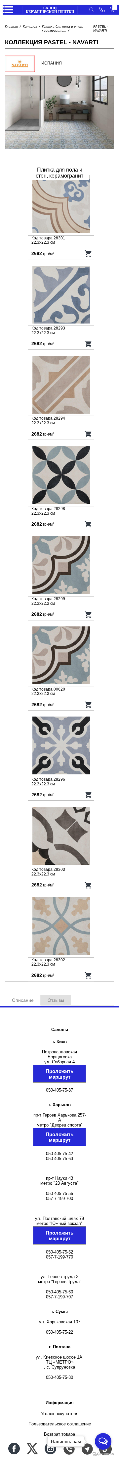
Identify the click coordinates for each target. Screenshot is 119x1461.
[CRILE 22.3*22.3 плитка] (61, 475)
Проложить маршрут (59, 1074)
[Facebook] (14, 1448)
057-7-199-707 (59, 1296)
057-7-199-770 (59, 1257)
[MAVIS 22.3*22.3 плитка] (61, 746)
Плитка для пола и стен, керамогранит (62, 28)
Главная (11, 26)
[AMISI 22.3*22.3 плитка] (61, 204)
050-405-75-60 (59, 1291)
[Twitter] (32, 1448)
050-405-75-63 (59, 1158)
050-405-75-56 (59, 1193)
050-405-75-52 (59, 1252)
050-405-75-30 (59, 1377)
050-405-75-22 (59, 1332)
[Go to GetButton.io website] (103, 1454)
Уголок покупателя (59, 1413)
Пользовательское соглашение (59, 1423)
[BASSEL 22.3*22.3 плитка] (61, 295)
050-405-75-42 (59, 1153)
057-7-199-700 (59, 1198)
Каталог (30, 26)
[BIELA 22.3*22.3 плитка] (61, 385)
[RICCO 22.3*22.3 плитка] (61, 836)
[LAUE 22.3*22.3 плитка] (61, 566)
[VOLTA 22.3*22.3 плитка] (61, 926)
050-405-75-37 (59, 1090)
